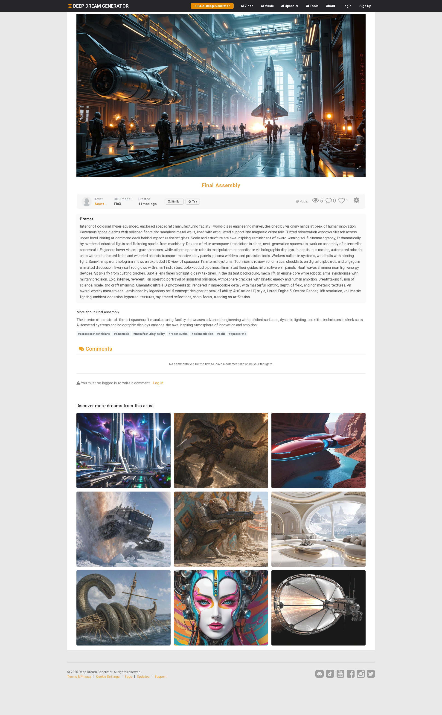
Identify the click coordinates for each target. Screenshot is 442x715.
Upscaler (290, 6)
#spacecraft (237, 334)
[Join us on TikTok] (330, 674)
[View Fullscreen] (359, 167)
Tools (312, 6)
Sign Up (365, 6)
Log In (158, 383)
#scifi (221, 334)
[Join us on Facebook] (351, 674)
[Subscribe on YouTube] (340, 674)
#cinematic (121, 334)
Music (267, 6)
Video (247, 6)
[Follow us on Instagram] (361, 674)
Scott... (101, 204)
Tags (128, 676)
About (330, 6)
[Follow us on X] (371, 674)
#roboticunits (178, 334)
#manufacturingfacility (149, 334)
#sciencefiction (202, 334)
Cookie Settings (108, 676)
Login (347, 6)
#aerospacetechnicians (94, 334)
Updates (143, 676)
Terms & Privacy (79, 676)
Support (160, 676)
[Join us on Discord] (319, 674)
